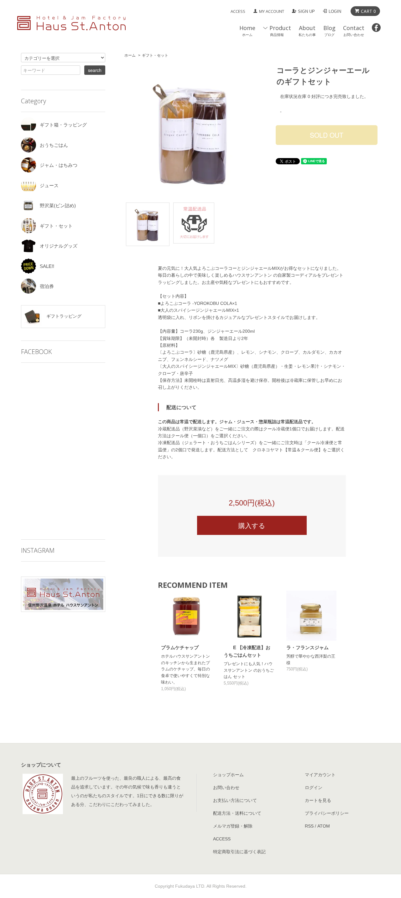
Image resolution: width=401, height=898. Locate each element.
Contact (353, 30)
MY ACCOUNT (271, 11)
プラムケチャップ (180, 647)
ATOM (323, 826)
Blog (329, 30)
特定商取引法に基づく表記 (239, 851)
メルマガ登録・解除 (233, 826)
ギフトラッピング (63, 316)
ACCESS (238, 11)
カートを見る (318, 800)
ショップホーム (228, 774)
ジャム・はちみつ (58, 165)
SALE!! (47, 266)
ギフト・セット (155, 55)
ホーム (130, 55)
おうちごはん (54, 145)
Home (247, 30)
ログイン (313, 787)
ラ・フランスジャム (307, 647)
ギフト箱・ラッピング (63, 124)
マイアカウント (320, 774)
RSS (309, 826)
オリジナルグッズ (58, 246)
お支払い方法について (235, 800)
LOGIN (335, 11)
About (307, 30)
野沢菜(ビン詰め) (58, 205)
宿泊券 (47, 286)
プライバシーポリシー (327, 813)
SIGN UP (306, 11)
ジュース (49, 185)
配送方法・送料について (237, 813)
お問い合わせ (226, 787)
